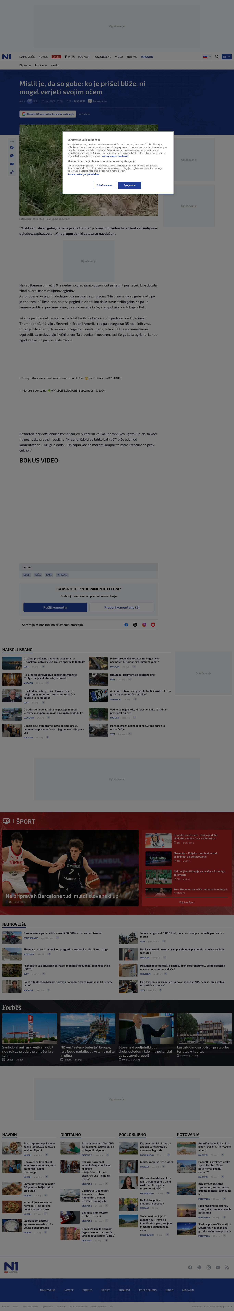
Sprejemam (130, 185)
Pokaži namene (105, 185)
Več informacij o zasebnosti (115, 156)
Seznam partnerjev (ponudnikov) (83, 174)
